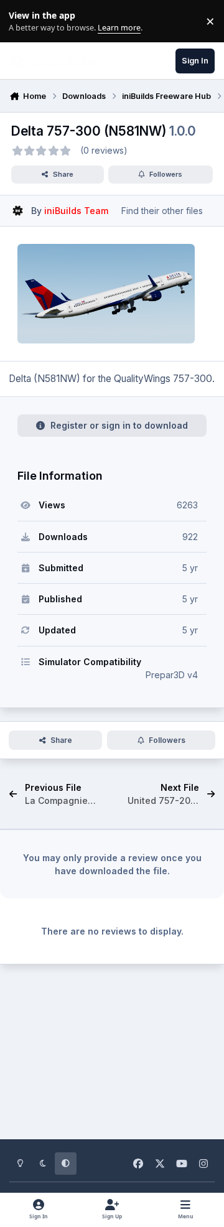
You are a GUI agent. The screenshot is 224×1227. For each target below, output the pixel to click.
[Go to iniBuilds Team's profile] (17, 210)
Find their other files (162, 210)
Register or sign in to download (119, 425)
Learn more (24, 21)
